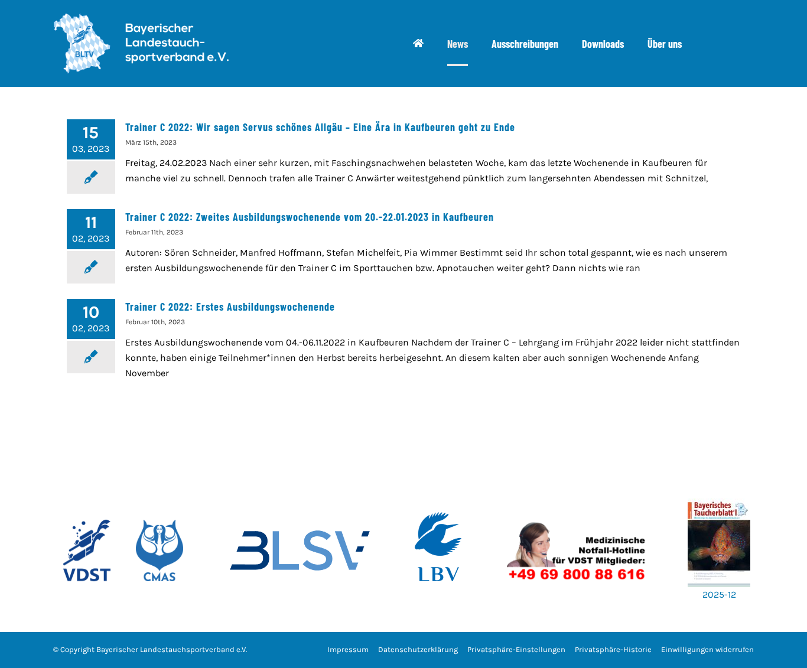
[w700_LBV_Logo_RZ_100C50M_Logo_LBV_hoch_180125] (438, 494)
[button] (516, 650)
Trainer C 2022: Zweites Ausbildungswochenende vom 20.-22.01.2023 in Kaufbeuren (309, 216)
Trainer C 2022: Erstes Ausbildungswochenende (230, 306)
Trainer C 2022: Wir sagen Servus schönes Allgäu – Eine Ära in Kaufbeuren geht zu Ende (320, 126)
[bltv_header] (140, 17)
